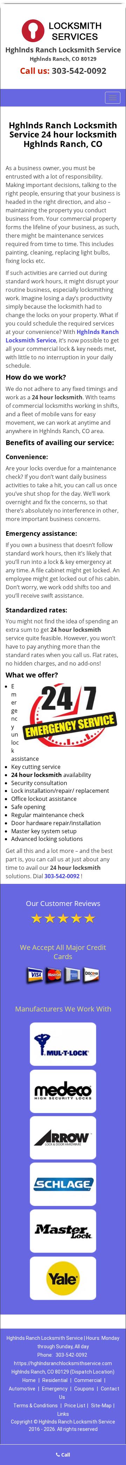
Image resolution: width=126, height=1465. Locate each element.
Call (65, 1454)
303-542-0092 (79, 70)
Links (63, 1414)
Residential (55, 1380)
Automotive (22, 1389)
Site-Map (101, 1405)
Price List (74, 1405)
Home (29, 1380)
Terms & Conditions (35, 1405)
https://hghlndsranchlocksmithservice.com (63, 1363)
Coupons (84, 1389)
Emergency (55, 1389)
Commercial (88, 1380)
